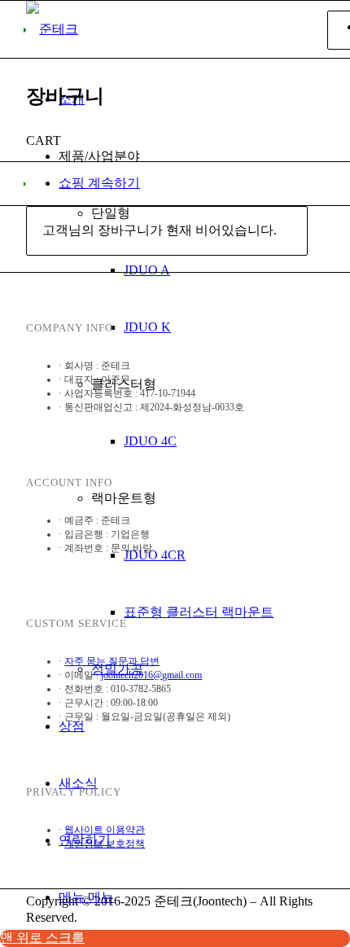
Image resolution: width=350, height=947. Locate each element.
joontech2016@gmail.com (151, 675)
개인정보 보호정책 (104, 843)
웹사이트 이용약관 (104, 829)
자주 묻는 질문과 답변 (112, 661)
